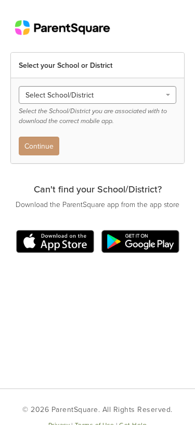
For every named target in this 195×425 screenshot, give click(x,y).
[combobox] (97, 95)
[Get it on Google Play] (139, 241)
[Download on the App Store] (57, 241)
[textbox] (94, 95)
